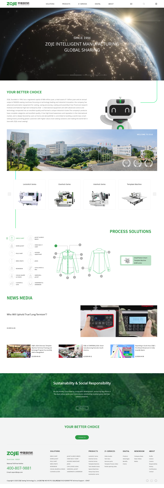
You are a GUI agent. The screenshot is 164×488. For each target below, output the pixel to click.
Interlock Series (93, 461)
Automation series (94, 474)
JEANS (68, 464)
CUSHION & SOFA (55, 471)
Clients (125, 464)
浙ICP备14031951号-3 (46, 481)
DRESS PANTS (54, 464)
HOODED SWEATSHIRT (73, 461)
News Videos (138, 459)
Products (66, 4)
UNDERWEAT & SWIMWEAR (74, 471)
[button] (154, 194)
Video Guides (108, 456)
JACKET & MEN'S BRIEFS (73, 456)
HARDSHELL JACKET (72, 469)
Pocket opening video (111, 466)
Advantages (126, 459)
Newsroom (139, 451)
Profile (151, 456)
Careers (151, 461)
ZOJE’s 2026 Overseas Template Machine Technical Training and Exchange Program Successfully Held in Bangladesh (42, 349)
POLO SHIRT (53, 461)
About (111, 4)
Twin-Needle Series (94, 466)
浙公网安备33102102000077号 (62, 481)
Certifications (153, 469)
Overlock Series (93, 459)
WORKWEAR (53, 466)
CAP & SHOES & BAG (72, 466)
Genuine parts (109, 461)
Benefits (125, 461)
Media (136, 461)
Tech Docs (107, 459)
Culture (151, 459)
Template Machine (94, 464)
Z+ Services (82, 4)
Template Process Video (111, 464)
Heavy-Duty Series (94, 471)
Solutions (50, 4)
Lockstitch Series (93, 456)
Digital (97, 4)
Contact (151, 471)
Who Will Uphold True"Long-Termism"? (27, 314)
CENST (87, 481)
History (151, 466)
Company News (138, 456)
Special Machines (94, 469)
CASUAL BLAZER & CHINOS (57, 469)
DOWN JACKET (54, 459)
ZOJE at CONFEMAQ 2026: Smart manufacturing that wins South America (93, 348)
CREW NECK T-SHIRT (72, 459)
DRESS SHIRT (53, 456)
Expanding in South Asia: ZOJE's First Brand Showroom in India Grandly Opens (145, 348)
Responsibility (153, 464)
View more (82, 408)
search (119, 4)
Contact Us (82, 437)
